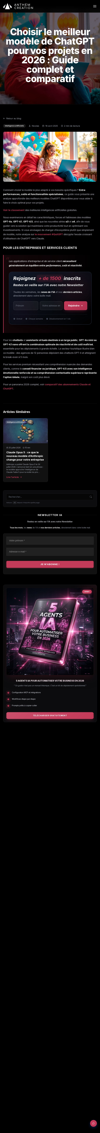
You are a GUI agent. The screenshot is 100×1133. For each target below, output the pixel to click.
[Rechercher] (90, 496)
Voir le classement (13, 210)
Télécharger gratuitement (50, 715)
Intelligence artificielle (14, 126)
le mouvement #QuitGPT (49, 234)
